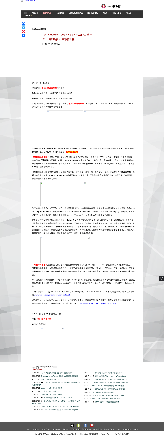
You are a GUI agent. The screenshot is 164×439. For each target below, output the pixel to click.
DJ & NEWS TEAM (92, 13)
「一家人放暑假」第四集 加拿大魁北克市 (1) (107, 373)
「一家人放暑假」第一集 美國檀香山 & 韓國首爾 (108, 389)
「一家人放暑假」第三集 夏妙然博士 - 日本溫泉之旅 (109, 379)
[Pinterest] (23, 31)
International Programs (130, 429)
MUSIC (105, 13)
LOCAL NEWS (60, 13)
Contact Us (56, 429)
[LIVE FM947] (110, 6)
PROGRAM (35, 13)
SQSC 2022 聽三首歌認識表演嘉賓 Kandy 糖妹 (108, 386)
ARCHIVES (27, 16)
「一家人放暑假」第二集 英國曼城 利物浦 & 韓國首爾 (110, 382)
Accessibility (97, 429)
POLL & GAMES (116, 13)
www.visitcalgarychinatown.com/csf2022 (52, 295)
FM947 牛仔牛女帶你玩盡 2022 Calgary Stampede (60, 410)
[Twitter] (23, 27)
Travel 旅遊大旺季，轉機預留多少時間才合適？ (108, 395)
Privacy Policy (109, 429)
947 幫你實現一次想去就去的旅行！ (107, 402)
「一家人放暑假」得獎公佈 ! (50, 391)
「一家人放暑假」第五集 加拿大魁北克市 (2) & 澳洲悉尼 (60, 406)
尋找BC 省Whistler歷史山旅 (50, 379)
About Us (36, 429)
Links (118, 429)
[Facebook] (23, 23)
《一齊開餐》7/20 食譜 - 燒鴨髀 (51, 394)
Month (47, 366)
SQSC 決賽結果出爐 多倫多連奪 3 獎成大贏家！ (57, 373)
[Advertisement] (83, 22)
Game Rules (45, 429)
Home (28, 429)
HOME (25, 13)
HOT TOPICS (47, 13)
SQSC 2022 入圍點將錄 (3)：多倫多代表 (106, 399)
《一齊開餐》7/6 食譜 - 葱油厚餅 (103, 392)
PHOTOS (128, 13)
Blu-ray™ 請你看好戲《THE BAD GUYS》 (58, 398)
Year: (38, 366)
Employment (86, 429)
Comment (66, 429)
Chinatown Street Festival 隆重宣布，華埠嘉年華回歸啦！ (60, 376)
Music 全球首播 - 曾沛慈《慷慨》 (52, 388)
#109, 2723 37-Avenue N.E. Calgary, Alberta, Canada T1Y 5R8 (56, 434)
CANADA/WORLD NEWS (76, 13)
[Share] (23, 35)
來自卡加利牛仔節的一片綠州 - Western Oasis (110, 376)
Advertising (76, 429)
